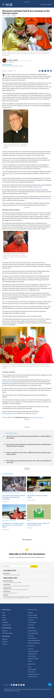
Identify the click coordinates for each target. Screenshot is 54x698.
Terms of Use (15, 689)
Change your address (33, 658)
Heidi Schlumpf (31, 500)
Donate (42, 4)
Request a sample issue (34, 643)
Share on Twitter (45, 71)
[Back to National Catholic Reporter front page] (8, 5)
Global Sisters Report (7, 633)
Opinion (7, 492)
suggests (4, 214)
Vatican (8, 15)
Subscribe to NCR (32, 630)
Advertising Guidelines (8, 689)
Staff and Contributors (33, 674)
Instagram (21, 685)
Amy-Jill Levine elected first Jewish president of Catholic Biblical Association (28, 437)
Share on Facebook (42, 71)
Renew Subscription (33, 633)
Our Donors (31, 625)
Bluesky (11, 685)
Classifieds (4, 639)
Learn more (21, 65)
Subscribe (49, 4)
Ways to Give (31, 620)
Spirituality (5, 622)
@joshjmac (33, 413)
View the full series (38, 417)
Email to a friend (48, 71)
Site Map (26, 689)
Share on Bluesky (40, 71)
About (29, 667)
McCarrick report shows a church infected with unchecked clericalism (13, 497)
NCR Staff (30, 527)
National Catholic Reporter (50, 684)
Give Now (30, 612)
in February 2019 (37, 187)
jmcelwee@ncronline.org (10, 413)
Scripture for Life (6, 625)
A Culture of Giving (33, 617)
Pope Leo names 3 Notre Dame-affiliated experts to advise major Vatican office (28, 453)
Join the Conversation (7, 64)
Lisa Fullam (6, 501)
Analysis (14, 15)
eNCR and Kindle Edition (34, 640)
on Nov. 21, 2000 (13, 173)
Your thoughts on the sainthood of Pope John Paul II (38, 524)
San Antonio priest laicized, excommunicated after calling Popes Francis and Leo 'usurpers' (28, 445)
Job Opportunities (32, 653)
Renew (45, 4)
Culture (4, 617)
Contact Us (30, 649)
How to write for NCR (33, 651)
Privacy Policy (31, 671)
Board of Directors (32, 676)
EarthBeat (4, 630)
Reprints (30, 661)
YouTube (19, 685)
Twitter (14, 685)
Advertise (4, 644)
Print (51, 71)
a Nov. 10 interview (46, 198)
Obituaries (4, 641)
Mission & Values (32, 669)
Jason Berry (6, 529)
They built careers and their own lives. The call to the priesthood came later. (28, 461)
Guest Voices (16, 492)
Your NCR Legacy (32, 622)
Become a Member (32, 615)
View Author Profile (10, 61)
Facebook (16, 685)
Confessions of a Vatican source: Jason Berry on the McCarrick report (13, 525)
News (3, 15)
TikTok (24, 685)
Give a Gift (30, 635)
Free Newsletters (32, 638)
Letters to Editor (32, 656)
